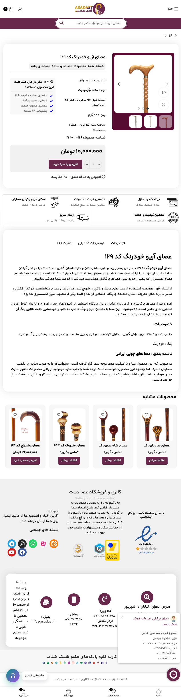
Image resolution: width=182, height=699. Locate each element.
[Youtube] (12, 552)
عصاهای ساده (61, 66)
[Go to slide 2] (143, 108)
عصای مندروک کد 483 (69, 445)
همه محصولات (84, 66)
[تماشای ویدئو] (164, 92)
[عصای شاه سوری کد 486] (113, 424)
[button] (167, 84)
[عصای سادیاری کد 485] (156, 424)
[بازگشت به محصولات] (170, 36)
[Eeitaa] (53, 543)
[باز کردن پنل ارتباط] (13, 675)
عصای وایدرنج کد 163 (25, 445)
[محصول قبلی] (176, 36)
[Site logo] (89, 8)
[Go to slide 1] (147, 108)
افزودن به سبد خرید (65, 164)
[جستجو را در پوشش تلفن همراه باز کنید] (91, 23)
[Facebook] (22, 552)
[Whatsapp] (33, 543)
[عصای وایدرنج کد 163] (25, 424)
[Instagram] (22, 543)
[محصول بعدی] (165, 36)
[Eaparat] (43, 543)
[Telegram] (12, 543)
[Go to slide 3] (139, 108)
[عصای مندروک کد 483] (69, 424)
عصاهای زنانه (40, 66)
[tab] (118, 243)
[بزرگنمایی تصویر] (164, 105)
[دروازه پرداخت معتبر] (112, 550)
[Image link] (146, 539)
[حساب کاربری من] (20, 8)
